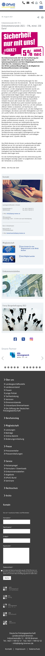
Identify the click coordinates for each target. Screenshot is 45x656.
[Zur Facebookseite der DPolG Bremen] (14, 339)
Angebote (10, 475)
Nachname (7, 527)
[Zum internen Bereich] (36, 3)
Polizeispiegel (12, 465)
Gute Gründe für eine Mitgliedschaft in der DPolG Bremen (29, 248)
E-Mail (6, 536)
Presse (9, 446)
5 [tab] (18, 367)
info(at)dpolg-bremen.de (13, 213)
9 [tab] (30, 367)
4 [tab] (15, 367)
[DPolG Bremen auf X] (22, 339)
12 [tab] (40, 367)
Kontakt (8, 649)
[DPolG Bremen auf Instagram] (30, 339)
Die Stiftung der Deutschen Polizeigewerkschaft (16, 409)
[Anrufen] (23, 3)
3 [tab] (11, 367)
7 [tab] (24, 367)
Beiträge (9, 433)
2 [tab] (8, 367)
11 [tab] (37, 367)
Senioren (9, 399)
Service (9, 461)
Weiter (7, 578)
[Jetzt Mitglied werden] (9, 259)
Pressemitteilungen (14, 454)
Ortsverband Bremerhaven (17, 405)
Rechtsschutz (12, 488)
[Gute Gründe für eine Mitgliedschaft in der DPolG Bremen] (9, 249)
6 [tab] (21, 367)
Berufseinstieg (12, 418)
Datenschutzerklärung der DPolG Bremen (22, 570)
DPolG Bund (11, 478)
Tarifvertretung (12, 396)
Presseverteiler (12, 451)
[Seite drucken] (42, 17)
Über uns (10, 380)
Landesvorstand (13, 387)
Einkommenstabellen (15, 471)
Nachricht (7, 546)
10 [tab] (33, 367)
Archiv (8, 495)
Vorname (7, 518)
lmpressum (20, 649)
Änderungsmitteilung (15, 439)
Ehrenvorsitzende (13, 402)
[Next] (42, 358)
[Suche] (40, 3)
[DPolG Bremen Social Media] (32, 3)
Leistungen (10, 430)
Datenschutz (8, 567)
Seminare (10, 481)
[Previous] (3, 358)
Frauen (9, 390)
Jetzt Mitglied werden (27, 256)
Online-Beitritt (12, 436)
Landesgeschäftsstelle (15, 384)
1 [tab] (5, 367)
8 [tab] (27, 367)
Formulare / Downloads (16, 468)
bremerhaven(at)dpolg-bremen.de (16, 233)
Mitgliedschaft (12, 425)
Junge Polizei (11, 393)
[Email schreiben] (27, 3)
